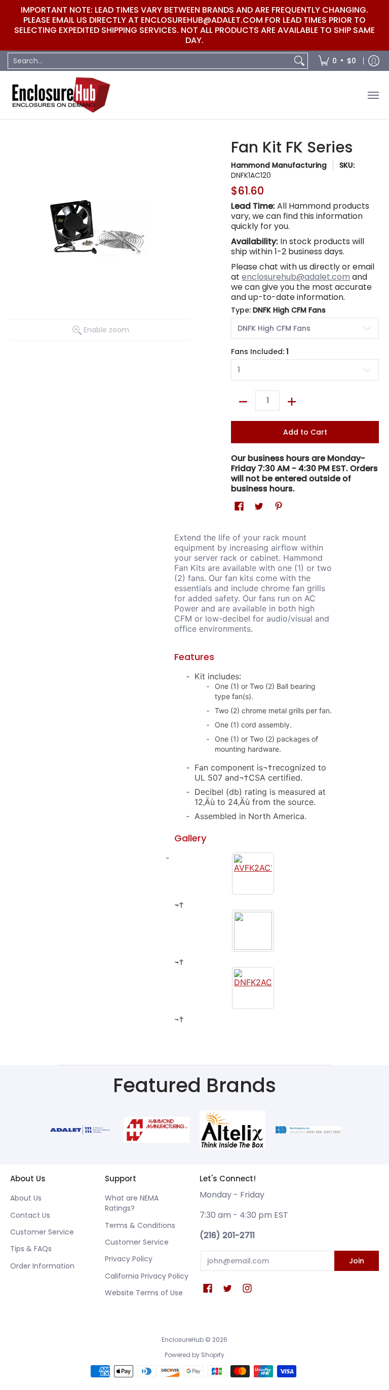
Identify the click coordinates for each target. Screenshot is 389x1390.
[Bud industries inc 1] (308, 1130)
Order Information (42, 1266)
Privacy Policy (128, 1259)
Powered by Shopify (194, 1354)
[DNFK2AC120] (253, 988)
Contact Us (30, 1215)
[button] (239, 506)
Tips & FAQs (31, 1249)
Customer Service (42, 1232)
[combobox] (149, 60)
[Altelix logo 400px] (232, 1129)
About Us (26, 1198)
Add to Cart (305, 432)
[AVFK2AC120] (253, 874)
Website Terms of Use (144, 1293)
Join (356, 1261)
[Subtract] (243, 402)
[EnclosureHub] (60, 95)
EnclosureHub (183, 1339)
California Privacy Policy (146, 1276)
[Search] (299, 60)
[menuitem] (337, 61)
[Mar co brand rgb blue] (81, 1130)
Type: (278, 310)
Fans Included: (260, 351)
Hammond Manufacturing (279, 165)
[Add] (292, 402)
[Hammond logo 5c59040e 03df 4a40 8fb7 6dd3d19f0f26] (156, 1129)
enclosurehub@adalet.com (296, 277)
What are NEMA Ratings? (132, 1203)
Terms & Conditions (140, 1225)
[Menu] (373, 95)
